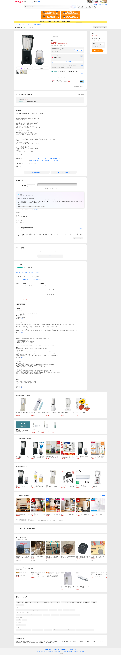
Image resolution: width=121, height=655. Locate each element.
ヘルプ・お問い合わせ (74, 651)
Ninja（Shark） (35, 609)
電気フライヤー (20, 605)
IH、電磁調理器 (86, 602)
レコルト (29, 629)
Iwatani (60, 609)
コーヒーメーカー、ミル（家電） (68, 602)
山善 (50, 609)
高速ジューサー (46, 614)
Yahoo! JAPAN (87, 4)
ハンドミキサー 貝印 (89, 629)
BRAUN (28, 609)
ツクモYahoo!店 (17, 24)
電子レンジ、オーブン (34, 602)
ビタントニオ (66, 609)
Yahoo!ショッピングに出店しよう (97, 4)
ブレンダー (56, 629)
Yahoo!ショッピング (49, 649)
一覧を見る (80, 100)
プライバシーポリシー (41, 651)
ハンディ (24, 619)
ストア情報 (37, 272)
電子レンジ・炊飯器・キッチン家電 (29, 24)
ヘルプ (105, 4)
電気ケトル (79, 602)
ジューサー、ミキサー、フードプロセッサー (49, 160)
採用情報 (68, 651)
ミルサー (39, 614)
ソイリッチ (40, 629)
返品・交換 (31, 272)
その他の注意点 (35, 209)
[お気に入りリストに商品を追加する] (104, 51)
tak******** (81, 228)
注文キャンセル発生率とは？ (37, 279)
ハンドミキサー (80, 629)
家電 (31, 160)
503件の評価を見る (26, 279)
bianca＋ (72, 609)
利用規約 (55, 651)
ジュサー (73, 629)
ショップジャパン (43, 609)
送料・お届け (24, 272)
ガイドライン (59, 651)
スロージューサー (55, 614)
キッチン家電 (36, 160)
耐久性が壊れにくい (21, 624)
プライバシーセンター (49, 651)
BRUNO (23, 609)
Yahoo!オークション (65, 649)
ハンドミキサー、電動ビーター (67, 614)
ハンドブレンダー (48, 629)
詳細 (81, 65)
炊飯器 (26, 602)
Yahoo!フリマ (73, 649)
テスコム (55, 609)
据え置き (19, 619)
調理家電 (39, 24)
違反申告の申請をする (79, 86)
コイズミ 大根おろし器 (64, 629)
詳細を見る (82, 73)
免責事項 (64, 651)
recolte (18, 609)
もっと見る (102, 495)
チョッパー (77, 614)
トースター (94, 602)
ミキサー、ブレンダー (21, 614)
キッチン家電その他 (45, 602)
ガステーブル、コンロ (55, 602)
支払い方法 (18, 272)
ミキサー (43, 24)
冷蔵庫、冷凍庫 (20, 602)
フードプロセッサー (32, 614)
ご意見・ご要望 (81, 651)
